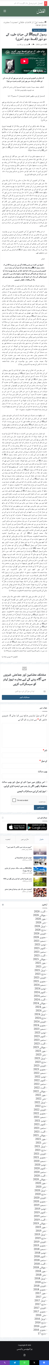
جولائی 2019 (39, 1223)
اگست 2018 (40, 1264)
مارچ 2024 (40, 1018)
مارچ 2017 (40, 1304)
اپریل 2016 (40, 1319)
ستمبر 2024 (40, 996)
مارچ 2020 (40, 1194)
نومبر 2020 (40, 1165)
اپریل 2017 (40, 1301)
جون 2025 (40, 963)
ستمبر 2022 (40, 1084)
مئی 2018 (41, 1275)
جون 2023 (40, 1051)
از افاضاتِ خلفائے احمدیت (22, 22)
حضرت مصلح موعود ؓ (39, 30)
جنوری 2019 (39, 1245)
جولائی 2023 (39, 1047)
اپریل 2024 (40, 1014)
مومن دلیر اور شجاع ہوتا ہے (23, 857)
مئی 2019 (41, 1231)
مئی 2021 (41, 1143)
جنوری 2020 (39, 1201)
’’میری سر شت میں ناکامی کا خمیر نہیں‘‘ (19, 847)
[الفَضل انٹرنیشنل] (41, 11)
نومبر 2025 (40, 945)
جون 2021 (40, 1139)
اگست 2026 (40, 912)
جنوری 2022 (39, 1113)
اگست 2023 (40, 1044)
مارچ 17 (42, 1334)
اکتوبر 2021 (40, 1124)
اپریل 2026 (40, 926)
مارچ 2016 (40, 1323)
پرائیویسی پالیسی (24, 1349)
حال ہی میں (25, 839)
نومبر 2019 (40, 1209)
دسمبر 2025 (40, 941)
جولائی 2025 (39, 959)
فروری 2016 (40, 1326)
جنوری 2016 (39, 1330)
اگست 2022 (40, 1088)
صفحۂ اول (39, 22)
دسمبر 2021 (40, 1117)
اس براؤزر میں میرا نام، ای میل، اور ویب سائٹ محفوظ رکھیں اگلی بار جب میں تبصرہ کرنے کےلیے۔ (24, 784)
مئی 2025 (41, 967)
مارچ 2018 (40, 1282)
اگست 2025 (40, 956)
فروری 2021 (40, 1154)
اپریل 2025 (40, 970)
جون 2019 (40, 1227)
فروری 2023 (40, 1066)
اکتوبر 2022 (40, 1080)
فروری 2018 (40, 1286)
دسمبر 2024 (40, 985)
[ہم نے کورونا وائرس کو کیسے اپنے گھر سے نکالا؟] (40, 882)
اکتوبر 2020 (40, 1168)
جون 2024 (40, 1007)
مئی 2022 (41, 1099)
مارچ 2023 (40, 1062)
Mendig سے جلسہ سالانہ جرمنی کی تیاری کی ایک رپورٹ (18, 869)
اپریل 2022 (40, 1102)
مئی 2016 (41, 1315)
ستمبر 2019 (40, 1216)
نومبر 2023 (40, 1033)
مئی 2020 (41, 1187)
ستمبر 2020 (40, 1172)
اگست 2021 (40, 1132)
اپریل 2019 (40, 1234)
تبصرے (7, 839)
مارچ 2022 (40, 1106)
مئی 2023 (41, 1055)
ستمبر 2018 (40, 1260)
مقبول (41, 839)
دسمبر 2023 (40, 1029)
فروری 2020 (40, 1198)
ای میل (43, 761)
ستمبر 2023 (40, 1040)
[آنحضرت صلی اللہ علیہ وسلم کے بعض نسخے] (40, 892)
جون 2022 (40, 1095)
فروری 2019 (40, 1242)
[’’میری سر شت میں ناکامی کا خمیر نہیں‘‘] (40, 850)
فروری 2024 (40, 1022)
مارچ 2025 (40, 974)
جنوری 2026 (39, 937)
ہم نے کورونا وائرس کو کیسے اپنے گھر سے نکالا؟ (17, 878)
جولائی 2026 (39, 915)
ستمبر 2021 (40, 1128)
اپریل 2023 (40, 1058)
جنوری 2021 (39, 1157)
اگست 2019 (40, 1220)
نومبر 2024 (40, 989)
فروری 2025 (40, 978)
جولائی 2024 (39, 1003)
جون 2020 (40, 1183)
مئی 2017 (41, 1297)
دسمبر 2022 (40, 1073)
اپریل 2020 (40, 1190)
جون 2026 (40, 919)
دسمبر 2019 (40, 1205)
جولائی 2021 (39, 1135)
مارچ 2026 (40, 930)
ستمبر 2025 (40, 952)
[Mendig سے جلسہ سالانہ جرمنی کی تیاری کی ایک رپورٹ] (40, 871)
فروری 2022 (40, 1110)
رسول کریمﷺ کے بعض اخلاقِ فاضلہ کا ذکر (24, 4)
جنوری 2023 (39, 1069)
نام (45, 751)
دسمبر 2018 (40, 1249)
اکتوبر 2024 (40, 992)
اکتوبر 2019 (40, 1212)
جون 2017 (40, 1293)
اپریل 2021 (40, 1146)
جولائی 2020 (39, 1179)
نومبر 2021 (40, 1121)
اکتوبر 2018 (40, 1257)
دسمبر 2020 (40, 1161)
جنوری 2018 (39, 1290)
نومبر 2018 (40, 1253)
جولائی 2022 (39, 1091)
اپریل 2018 (40, 1279)
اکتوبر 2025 (40, 948)
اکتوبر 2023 (40, 1036)
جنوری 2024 (39, 1025)
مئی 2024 (41, 1011)
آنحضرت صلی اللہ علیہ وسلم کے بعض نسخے (18, 889)
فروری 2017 (40, 1308)
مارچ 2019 (40, 1238)
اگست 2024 (40, 1000)
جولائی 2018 (39, 1268)
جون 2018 (40, 1271)
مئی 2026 (41, 923)
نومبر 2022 (40, 1077)
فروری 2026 (40, 934)
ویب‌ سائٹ (42, 772)
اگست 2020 (40, 1176)
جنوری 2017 (39, 1312)
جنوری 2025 (39, 981)
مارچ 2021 (40, 1150)
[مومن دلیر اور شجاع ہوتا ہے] (40, 860)
